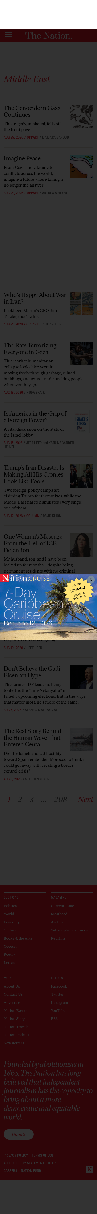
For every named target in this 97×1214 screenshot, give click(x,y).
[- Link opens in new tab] (48, 607)
